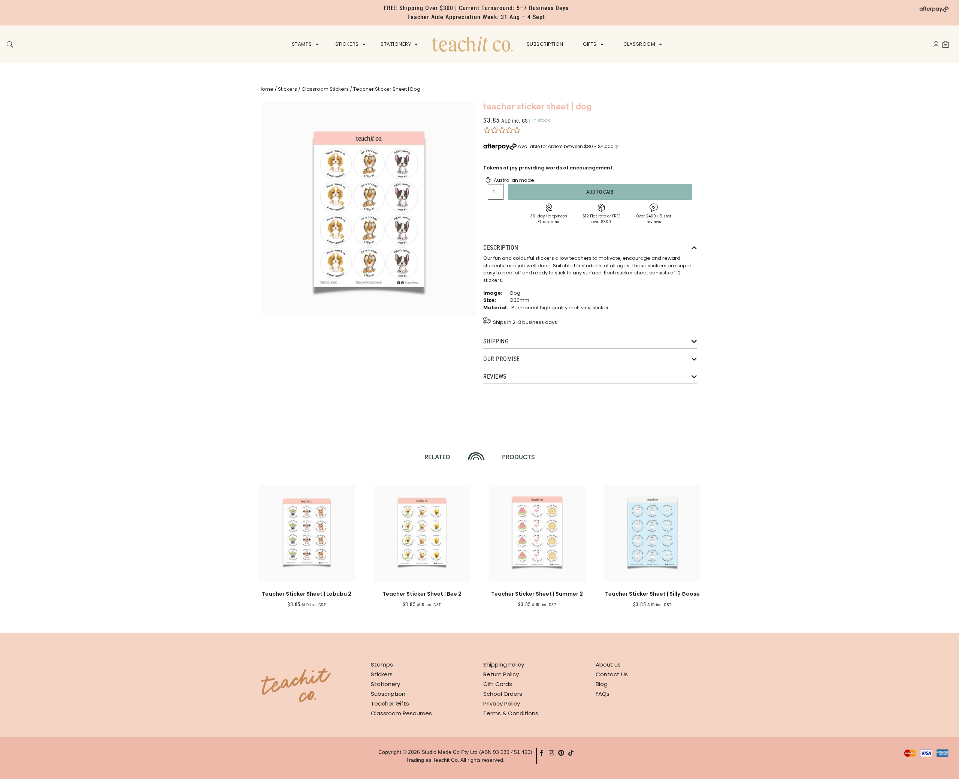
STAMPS (302, 44)
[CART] (945, 44)
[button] (10, 45)
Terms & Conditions (510, 713)
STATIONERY (396, 44)
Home (265, 89)
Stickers (287, 89)
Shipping (495, 341)
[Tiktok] (571, 753)
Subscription (388, 694)
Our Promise (501, 359)
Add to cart (600, 192)
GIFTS (590, 44)
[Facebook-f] (542, 753)
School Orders (502, 694)
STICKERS (347, 44)
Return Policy (501, 674)
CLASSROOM (639, 44)
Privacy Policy (501, 703)
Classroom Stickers (325, 89)
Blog (602, 684)
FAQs (602, 694)
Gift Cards (497, 684)
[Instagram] (551, 753)
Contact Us (612, 674)
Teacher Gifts (390, 703)
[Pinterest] (561, 753)
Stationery (385, 684)
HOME (472, 44)
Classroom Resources (401, 713)
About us (608, 664)
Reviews (494, 376)
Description (500, 247)
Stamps (382, 664)
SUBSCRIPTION (545, 44)
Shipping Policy (503, 664)
